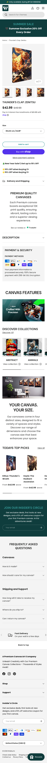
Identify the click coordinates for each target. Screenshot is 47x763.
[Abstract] (11, 347)
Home (4, 40)
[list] (23, 65)
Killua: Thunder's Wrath (11, 477)
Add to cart (23, 144)
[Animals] (33, 347)
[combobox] (23, 15)
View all (41, 448)
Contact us (6, 757)
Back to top (23, 645)
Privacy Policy (18, 757)
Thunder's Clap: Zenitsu (17, 40)
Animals (33, 360)
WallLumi (11, 751)
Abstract (12, 360)
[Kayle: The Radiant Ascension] (33, 463)
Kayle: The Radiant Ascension (29, 479)
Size (4, 125)
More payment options (23, 157)
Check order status (9, 755)
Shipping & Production (27, 755)
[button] (37, 8)
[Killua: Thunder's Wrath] (11, 463)
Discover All (7, 332)
